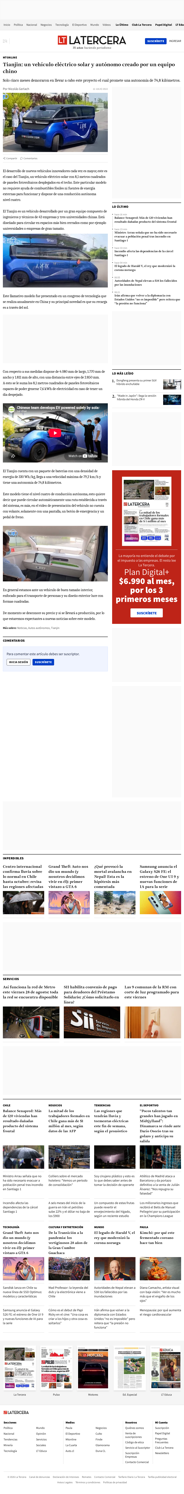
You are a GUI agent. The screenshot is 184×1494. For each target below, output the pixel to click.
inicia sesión (18, 662)
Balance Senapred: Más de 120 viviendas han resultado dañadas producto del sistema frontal (145, 220)
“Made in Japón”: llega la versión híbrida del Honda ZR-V (136, 397)
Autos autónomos (39, 628)
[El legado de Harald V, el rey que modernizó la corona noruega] (114, 1268)
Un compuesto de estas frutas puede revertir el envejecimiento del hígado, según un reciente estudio (114, 1209)
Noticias (22, 628)
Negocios (46, 25)
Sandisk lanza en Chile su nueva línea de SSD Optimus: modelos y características (22, 1292)
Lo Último (122, 25)
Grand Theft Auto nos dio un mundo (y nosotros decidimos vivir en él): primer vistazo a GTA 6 (68, 877)
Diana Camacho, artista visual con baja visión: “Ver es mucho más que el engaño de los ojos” (160, 1294)
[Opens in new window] (93, 1389)
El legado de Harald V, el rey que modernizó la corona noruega (144, 268)
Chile (6, 1105)
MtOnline (10, 57)
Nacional (31, 25)
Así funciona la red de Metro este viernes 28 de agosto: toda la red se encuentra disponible (30, 992)
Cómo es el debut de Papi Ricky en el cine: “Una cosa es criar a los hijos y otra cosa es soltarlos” (68, 1316)
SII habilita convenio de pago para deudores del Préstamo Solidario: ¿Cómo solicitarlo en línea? (91, 995)
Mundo (94, 25)
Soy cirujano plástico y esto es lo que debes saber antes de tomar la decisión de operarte (114, 1180)
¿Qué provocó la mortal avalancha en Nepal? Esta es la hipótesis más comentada (113, 877)
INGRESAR (175, 41)
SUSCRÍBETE (147, 613)
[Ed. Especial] (130, 1389)
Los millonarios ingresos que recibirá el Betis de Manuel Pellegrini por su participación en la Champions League (160, 1209)
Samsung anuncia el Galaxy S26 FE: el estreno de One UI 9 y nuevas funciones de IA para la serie (159, 877)
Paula (144, 1227)
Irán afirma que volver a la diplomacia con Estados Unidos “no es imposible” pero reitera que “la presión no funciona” (147, 299)
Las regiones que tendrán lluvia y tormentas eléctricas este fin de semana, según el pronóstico (111, 1121)
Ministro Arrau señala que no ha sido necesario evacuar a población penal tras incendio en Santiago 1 (145, 236)
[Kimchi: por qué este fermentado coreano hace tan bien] (160, 1268)
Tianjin (55, 628)
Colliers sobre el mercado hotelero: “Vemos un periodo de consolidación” (68, 1180)
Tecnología (62, 25)
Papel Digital (163, 25)
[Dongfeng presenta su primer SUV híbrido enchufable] (172, 384)
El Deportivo (79, 25)
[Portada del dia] (146, 544)
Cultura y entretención (66, 1227)
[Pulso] (56, 1389)
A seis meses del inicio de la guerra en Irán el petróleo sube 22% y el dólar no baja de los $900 (69, 1209)
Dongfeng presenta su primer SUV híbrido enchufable (136, 382)
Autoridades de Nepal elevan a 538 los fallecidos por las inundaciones (145, 283)
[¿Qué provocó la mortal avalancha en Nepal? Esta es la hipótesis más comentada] (114, 902)
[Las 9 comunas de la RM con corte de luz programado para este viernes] (153, 1022)
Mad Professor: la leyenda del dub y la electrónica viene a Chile (68, 1292)
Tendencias (102, 1105)
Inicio (7, 25)
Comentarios (30, 158)
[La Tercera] (20, 1389)
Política (18, 25)
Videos (107, 25)
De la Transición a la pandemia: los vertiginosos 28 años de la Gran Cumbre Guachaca (68, 1243)
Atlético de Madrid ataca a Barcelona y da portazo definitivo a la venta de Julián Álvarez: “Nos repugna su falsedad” (160, 1184)
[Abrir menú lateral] (6, 41)
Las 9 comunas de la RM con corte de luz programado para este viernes (152, 992)
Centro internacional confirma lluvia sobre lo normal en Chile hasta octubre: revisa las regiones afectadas (23, 877)
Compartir (11, 158)
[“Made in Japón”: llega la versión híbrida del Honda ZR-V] (172, 400)
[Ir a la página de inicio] (92, 41)
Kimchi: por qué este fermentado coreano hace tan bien (157, 1238)
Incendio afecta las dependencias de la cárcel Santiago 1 (143, 253)
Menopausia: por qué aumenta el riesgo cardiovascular (160, 1312)
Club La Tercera (142, 25)
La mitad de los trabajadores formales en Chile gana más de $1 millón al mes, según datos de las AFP (69, 1121)
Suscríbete (44, 662)
